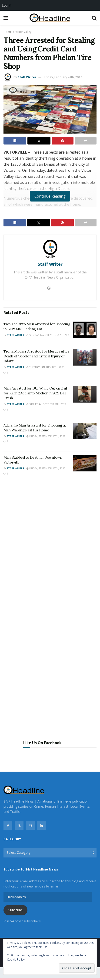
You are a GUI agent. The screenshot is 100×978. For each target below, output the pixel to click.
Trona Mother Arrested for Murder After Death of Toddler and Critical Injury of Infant (36, 356)
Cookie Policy (16, 959)
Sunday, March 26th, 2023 (45, 335)
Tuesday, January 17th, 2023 (46, 367)
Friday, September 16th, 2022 (47, 436)
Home (7, 32)
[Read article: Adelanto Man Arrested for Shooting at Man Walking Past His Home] (85, 431)
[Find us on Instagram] (30, 825)
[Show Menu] (5, 18)
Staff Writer (27, 77)
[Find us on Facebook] (7, 825)
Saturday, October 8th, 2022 (47, 404)
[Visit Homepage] (50, 17)
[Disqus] (50, 548)
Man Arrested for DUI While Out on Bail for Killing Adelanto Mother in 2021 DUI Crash (35, 393)
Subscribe (15, 910)
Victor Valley (23, 32)
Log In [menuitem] (6, 5)
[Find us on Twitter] (19, 825)
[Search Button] (94, 18)
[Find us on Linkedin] (41, 825)
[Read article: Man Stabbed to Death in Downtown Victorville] (85, 463)
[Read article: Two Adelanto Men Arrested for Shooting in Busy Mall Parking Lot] (85, 330)
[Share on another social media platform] (86, 141)
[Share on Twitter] (38, 141)
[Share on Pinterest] (62, 141)
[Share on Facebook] (14, 141)
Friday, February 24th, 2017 (63, 77)
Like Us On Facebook (42, 742)
